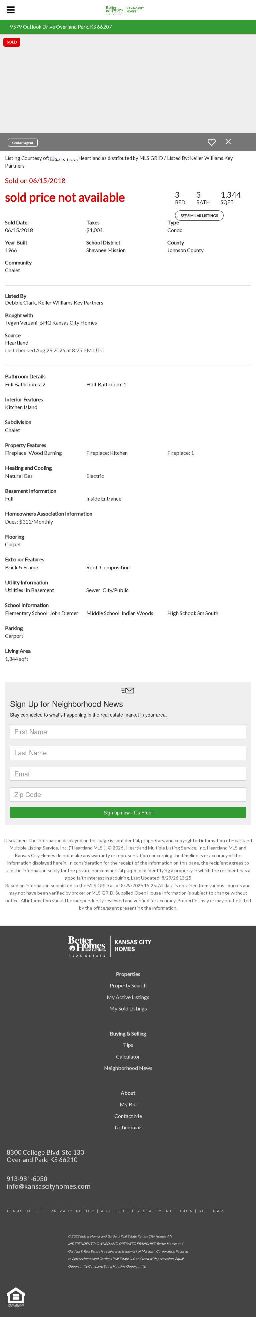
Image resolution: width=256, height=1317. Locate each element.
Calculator (128, 1056)
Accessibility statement (137, 1211)
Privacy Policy (73, 1211)
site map (211, 1211)
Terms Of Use (26, 1211)
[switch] (211, 142)
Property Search (128, 985)
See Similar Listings (199, 215)
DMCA (185, 1211)
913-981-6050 (27, 1178)
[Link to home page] (128, 10)
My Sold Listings (128, 1008)
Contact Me (128, 1116)
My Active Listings (128, 997)
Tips (128, 1045)
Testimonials (128, 1127)
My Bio (128, 1104)
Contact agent (22, 143)
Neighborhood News (128, 1068)
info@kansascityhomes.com (49, 1186)
